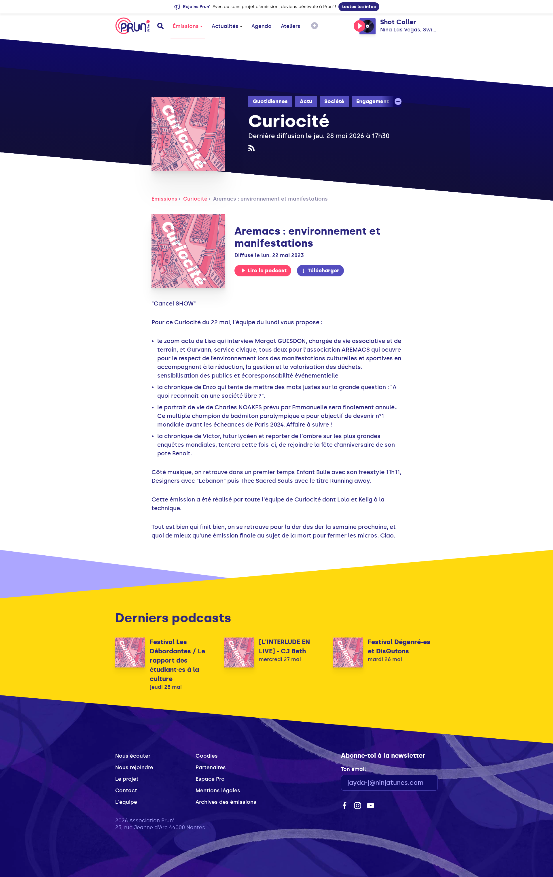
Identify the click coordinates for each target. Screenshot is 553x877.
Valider (418, 783)
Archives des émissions (226, 802)
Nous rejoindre (134, 767)
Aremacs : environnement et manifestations (270, 199)
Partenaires (211, 767)
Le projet (127, 779)
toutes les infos (359, 6)
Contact (126, 790)
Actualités (225, 26)
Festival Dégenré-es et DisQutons (399, 646)
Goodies (207, 756)
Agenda (261, 26)
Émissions (186, 26)
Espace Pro (210, 779)
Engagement (372, 101)
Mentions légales (218, 790)
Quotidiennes (270, 101)
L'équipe (126, 802)
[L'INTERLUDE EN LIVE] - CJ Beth (284, 646)
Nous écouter (132, 756)
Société (334, 101)
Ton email (353, 769)
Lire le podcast (267, 270)
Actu (306, 101)
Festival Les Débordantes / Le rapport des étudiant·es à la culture (177, 660)
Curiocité (195, 199)
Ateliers (290, 26)
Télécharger (323, 270)
